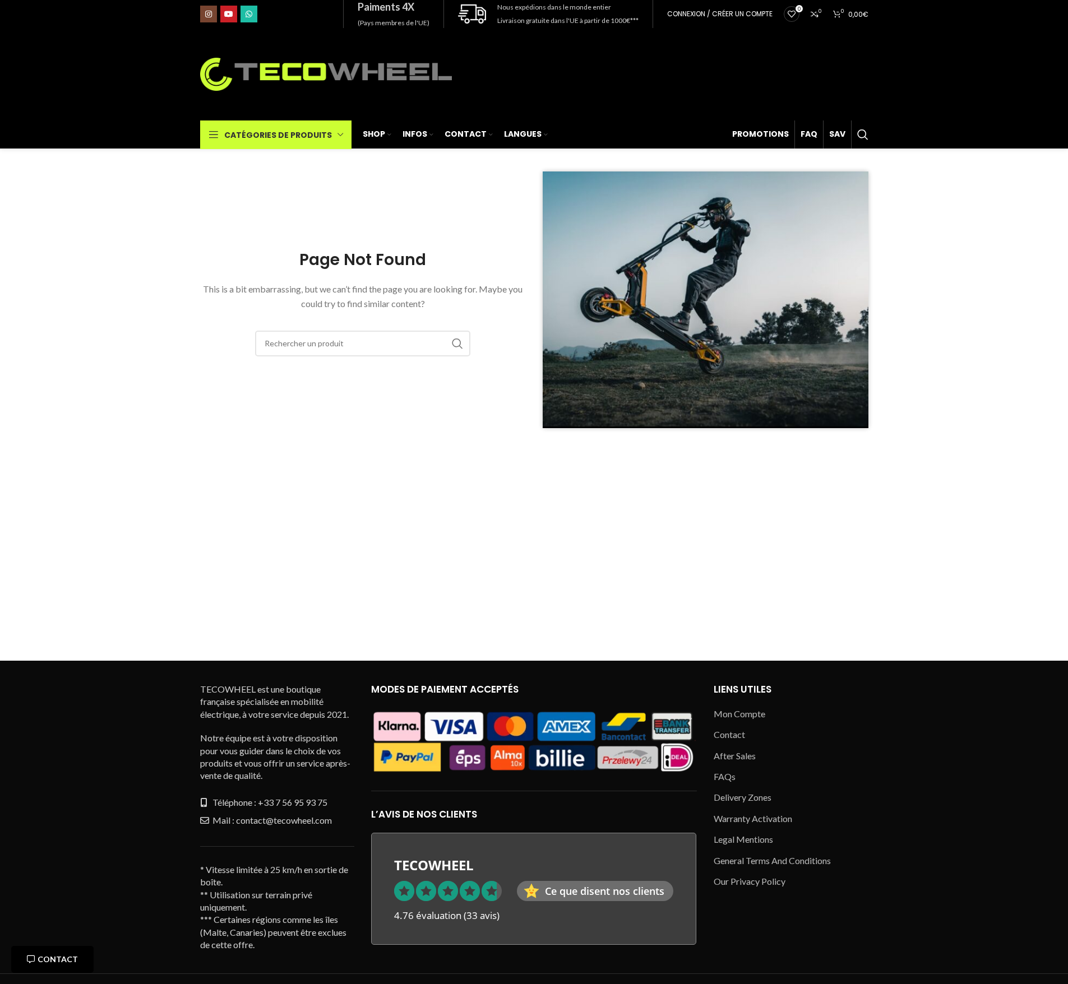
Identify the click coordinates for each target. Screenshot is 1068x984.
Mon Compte (739, 713)
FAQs (725, 776)
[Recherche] (863, 134)
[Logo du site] (326, 73)
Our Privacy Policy (749, 881)
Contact (58, 959)
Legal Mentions (743, 839)
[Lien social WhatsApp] (249, 14)
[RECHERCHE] (457, 343)
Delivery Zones (742, 797)
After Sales (735, 755)
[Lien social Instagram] (208, 14)
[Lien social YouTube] (228, 14)
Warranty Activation (753, 818)
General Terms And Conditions (772, 860)
